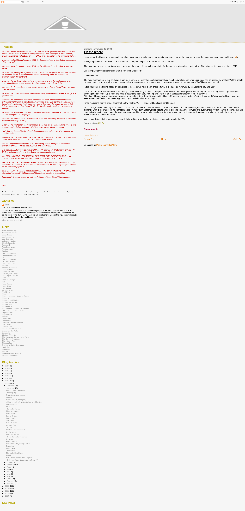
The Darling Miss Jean (11, 339)
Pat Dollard (6, 319)
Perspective (6, 321)
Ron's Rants (7, 327)
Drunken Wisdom (9, 261)
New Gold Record (12, 434)
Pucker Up (10, 455)
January (10, 483)
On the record (93, 52)
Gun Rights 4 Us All (10, 276)
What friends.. (11, 414)
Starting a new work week (15, 430)
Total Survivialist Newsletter (13, 345)
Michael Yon (7, 304)
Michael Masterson (9, 302)
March (9, 479)
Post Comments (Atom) (106, 145)
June (9, 472)
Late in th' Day (11, 416)
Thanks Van (10, 451)
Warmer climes (11, 404)
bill (236, 57)
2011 (7, 378)
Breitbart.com (7, 249)
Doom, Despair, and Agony (16, 400)
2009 (7, 383)
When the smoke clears (11, 353)
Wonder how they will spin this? (17, 444)
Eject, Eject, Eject (9, 263)
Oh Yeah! (9, 439)
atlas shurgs (7, 235)
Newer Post (89, 139)
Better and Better (9, 241)
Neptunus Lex (7, 312)
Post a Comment (90, 135)
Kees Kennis (7, 284)
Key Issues (6, 288)
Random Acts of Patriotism (12, 323)
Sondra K (6, 333)
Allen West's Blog (9, 231)
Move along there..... (14, 411)
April (9, 476)
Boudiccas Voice (8, 247)
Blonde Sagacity (8, 243)
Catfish (5, 251)
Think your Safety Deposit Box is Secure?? (22, 460)
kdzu (7, 205)
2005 (7, 493)
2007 (7, 488)
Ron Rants (6, 325)
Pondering (10, 446)
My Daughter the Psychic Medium (15, 308)
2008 (7, 486)
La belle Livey (7, 290)
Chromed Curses (9, 253)
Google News (7, 270)
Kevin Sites (6, 286)
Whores (9, 397)
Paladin (5, 317)
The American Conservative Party (15, 337)
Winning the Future (9, 355)
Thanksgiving (11, 393)
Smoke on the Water (10, 331)
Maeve (5, 294)
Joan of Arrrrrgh (8, 280)
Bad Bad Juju (7, 239)
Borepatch (6, 245)
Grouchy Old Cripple (10, 274)
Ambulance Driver (9, 233)
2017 (7, 366)
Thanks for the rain (13, 409)
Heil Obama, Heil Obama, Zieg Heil (19, 458)
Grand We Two (8, 272)
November (11, 388)
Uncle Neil (6, 347)
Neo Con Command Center (13, 310)
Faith (8, 407)
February (10, 481)
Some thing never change (15, 395)
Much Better (10, 448)
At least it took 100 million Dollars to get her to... (24, 402)
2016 (7, 368)
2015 (7, 371)
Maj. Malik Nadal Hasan (15, 453)
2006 (7, 491)
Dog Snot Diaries (9, 259)
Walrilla (5, 351)
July (8, 469)
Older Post (238, 139)
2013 (7, 373)
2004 (7, 496)
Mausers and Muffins (10, 300)
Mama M (5, 298)
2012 (7, 376)
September (11, 465)
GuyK (4, 278)
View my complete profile (12, 220)
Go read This (11, 425)
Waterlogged (10, 418)
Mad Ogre (6, 292)
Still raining (10, 420)
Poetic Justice (11, 441)
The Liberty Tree (8, 341)
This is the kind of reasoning (16, 437)
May (8, 474)
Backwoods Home (9, 237)
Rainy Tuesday (11, 423)
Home (164, 139)
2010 (7, 381)
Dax (3, 257)
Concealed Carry (9, 255)
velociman (6, 349)
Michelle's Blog (8, 306)
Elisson (5, 265)
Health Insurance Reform (15, 390)
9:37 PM (101, 123)
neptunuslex (7, 314)
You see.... (10, 428)
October (10, 462)
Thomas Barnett (8, 343)
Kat (3, 282)
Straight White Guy (9, 335)
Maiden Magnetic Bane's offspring (15, 296)
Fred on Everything (9, 267)
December (11, 386)
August (10, 467)
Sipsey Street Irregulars (11, 329)
